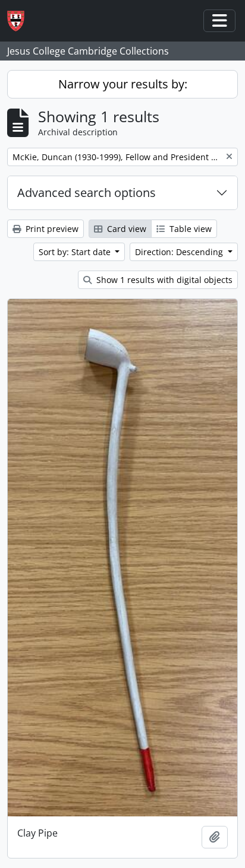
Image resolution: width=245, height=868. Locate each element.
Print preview (50, 228)
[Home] (20, 21)
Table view (189, 228)
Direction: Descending (180, 251)
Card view (125, 228)
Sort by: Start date (76, 251)
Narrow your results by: (122, 84)
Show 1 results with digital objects (163, 279)
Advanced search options (86, 193)
